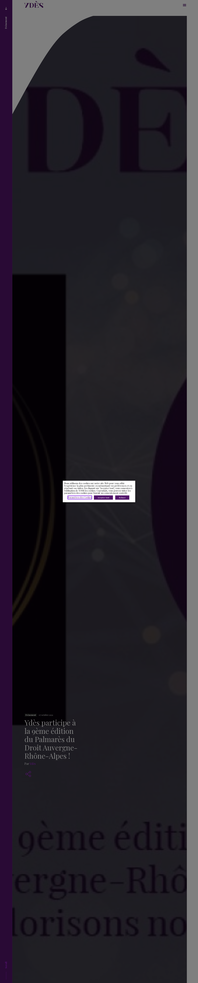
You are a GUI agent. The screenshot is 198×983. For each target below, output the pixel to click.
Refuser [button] (122, 497)
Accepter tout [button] (103, 497)
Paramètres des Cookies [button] (80, 497)
